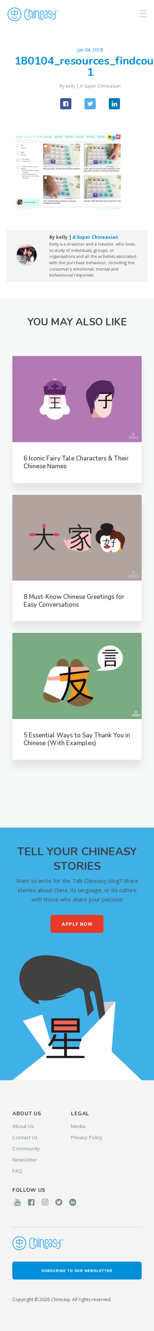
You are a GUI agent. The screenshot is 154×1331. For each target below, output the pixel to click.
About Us (23, 1126)
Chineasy (33, 14)
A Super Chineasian (100, 86)
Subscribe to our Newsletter (77, 1270)
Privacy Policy (86, 1137)
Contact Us (25, 1137)
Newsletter (24, 1159)
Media (78, 1126)
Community (26, 1148)
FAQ (17, 1171)
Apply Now (77, 924)
